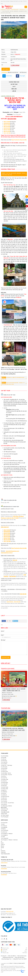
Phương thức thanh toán (8, 957)
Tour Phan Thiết (4, 788)
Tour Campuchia (4, 838)
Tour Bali (3, 836)
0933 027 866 (7, 129)
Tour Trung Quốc (4, 830)
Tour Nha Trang (4, 771)
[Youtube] (6, 939)
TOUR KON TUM (4, 809)
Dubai (2, 843)
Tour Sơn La (3, 776)
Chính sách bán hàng (19, 957)
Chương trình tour (14, 82)
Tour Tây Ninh (4, 801)
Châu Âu (3, 844)
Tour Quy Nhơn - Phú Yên (6, 774)
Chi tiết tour (14, 84)
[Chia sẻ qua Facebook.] (4, 620)
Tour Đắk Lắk (4, 795)
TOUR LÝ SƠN (4, 813)
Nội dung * (3, 640)
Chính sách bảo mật (21, 955)
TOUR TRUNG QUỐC (5, 853)
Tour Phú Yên (4, 785)
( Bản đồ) (15, 560)
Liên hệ (14, 91)
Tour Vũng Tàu (4, 762)
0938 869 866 (7, 123)
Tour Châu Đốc (4, 784)
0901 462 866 (7, 126)
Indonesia (3, 850)
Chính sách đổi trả (12, 955)
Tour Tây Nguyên (4, 816)
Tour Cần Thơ (4, 777)
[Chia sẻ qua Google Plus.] (9, 620)
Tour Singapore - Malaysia (6, 833)
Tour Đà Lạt (3, 759)
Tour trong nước (14, 9)
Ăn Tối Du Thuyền (5, 815)
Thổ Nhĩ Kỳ (3, 828)
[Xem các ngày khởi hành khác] (16, 696)
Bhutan (2, 846)
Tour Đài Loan (4, 832)
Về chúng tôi (3, 955)
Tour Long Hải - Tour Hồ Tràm (7, 802)
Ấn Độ (2, 847)
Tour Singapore (4, 835)
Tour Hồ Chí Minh (4, 756)
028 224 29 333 (9, 911)
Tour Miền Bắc (4, 791)
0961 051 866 (7, 131)
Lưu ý (14, 86)
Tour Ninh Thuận (4, 787)
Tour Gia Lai (22, 9)
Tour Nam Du (4, 780)
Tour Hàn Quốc (4, 822)
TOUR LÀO (3, 852)
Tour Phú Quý (4, 760)
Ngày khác (17, 54)
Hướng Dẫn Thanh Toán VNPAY (20, 959)
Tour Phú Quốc (4, 766)
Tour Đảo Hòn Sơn (5, 796)
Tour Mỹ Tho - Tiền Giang (6, 765)
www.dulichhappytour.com (12, 551)
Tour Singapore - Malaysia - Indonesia (9, 839)
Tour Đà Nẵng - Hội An (6, 773)
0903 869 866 (12, 576)
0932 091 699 (7, 128)
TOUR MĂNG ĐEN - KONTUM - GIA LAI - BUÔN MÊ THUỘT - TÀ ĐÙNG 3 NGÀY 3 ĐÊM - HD (13, 689)
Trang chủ (3, 9)
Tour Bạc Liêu (4, 798)
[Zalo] (26, 200)
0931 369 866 (7, 133)
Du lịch (8, 9)
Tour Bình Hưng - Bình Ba (6, 805)
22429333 (6, 576)
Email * (2, 635)
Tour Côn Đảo (4, 763)
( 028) (24, 574)
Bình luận (14, 88)
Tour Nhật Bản (4, 827)
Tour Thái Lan (4, 825)
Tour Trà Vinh (4, 799)
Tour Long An (4, 804)
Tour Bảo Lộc (4, 770)
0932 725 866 (7, 121)
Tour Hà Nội (3, 757)
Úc (1, 841)
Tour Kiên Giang (4, 782)
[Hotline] (26, 196)
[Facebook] (2, 939)
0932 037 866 (7, 124)
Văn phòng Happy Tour (6, 959)
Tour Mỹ (2, 824)
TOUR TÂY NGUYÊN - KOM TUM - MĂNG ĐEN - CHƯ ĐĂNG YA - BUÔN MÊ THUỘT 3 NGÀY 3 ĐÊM (13, 729)
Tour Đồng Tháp (4, 779)
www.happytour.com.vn (7, 552)
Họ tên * (2, 631)
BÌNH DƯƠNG (4, 807)
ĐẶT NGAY (6, 69)
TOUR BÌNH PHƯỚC (5, 812)
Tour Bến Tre (3, 790)
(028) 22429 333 (5, 527)
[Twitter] (4, 939)
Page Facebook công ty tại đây (19, 139)
